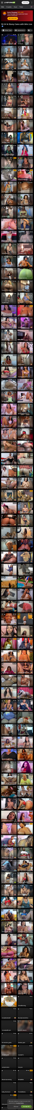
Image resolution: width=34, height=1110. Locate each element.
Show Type (8, 30)
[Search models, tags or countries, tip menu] (31, 7)
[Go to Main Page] (10, 3)
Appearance (21, 30)
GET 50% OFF (13, 18)
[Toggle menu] (2, 2)
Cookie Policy (20, 1103)
